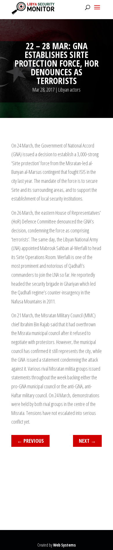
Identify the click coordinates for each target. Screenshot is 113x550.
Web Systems (64, 545)
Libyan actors (69, 89)
